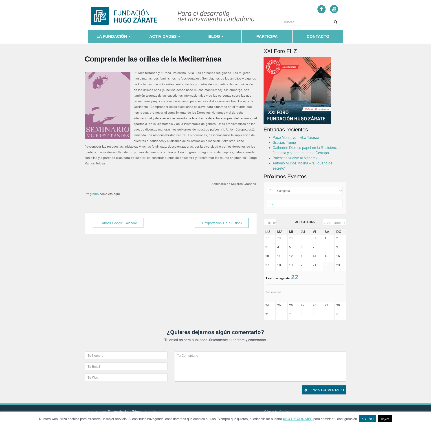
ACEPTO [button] (368, 419)
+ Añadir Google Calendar (118, 223)
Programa (92, 194)
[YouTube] (334, 8)
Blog (214, 36)
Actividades (163, 36)
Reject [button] (385, 419)
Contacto (318, 36)
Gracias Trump (284, 142)
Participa (267, 36)
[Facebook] (321, 8)
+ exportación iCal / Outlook (222, 223)
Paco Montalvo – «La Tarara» (296, 137)
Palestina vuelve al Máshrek (295, 158)
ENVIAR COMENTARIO (327, 389)
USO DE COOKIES (297, 418)
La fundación (112, 36)
